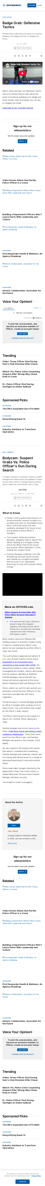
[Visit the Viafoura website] (37, 318)
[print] (41, 56)
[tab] (9, 308)
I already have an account (22, 338)
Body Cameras (8, 452)
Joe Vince (22, 489)
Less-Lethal (7, 17)
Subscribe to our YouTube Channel (18, 108)
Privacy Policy (36, 1176)
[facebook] (15, 56)
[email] (30, 56)
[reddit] (26, 56)
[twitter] (22, 56)
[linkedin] (19, 56)
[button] (4, 5)
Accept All (22, 1181)
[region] (22, 313)
